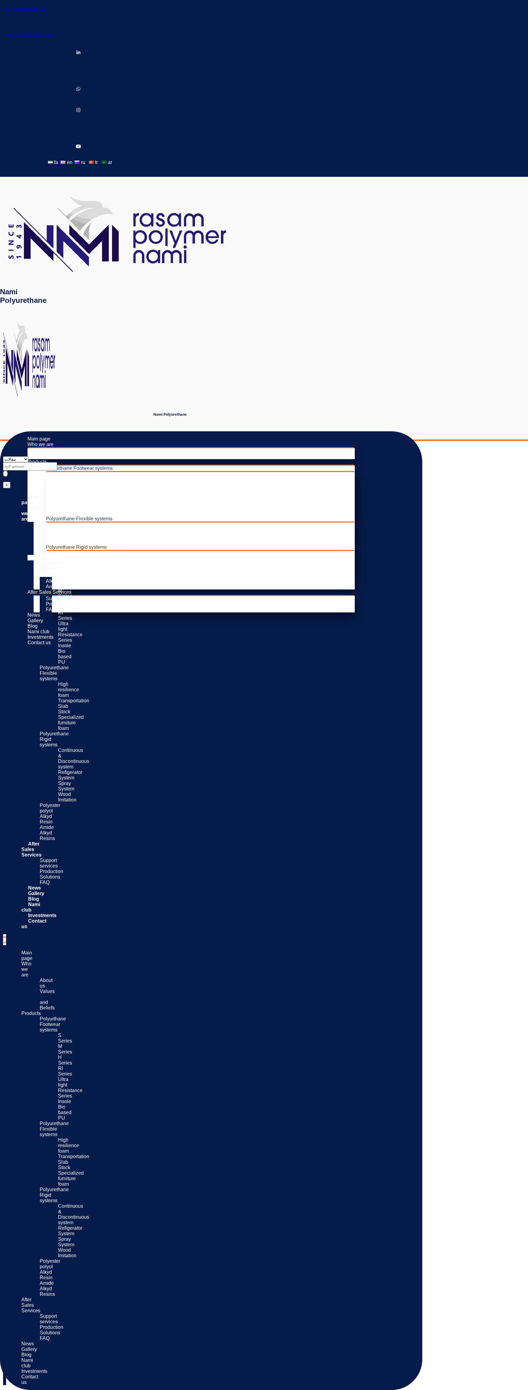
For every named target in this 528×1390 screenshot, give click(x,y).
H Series (73, 485)
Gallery (35, 620)
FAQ (51, 609)
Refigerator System (85, 559)
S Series (73, 474)
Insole (70, 507)
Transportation (79, 530)
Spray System (79, 564)
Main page (39, 438)
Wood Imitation (80, 570)
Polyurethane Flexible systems (79, 518)
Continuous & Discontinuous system (103, 553)
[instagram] (78, 110)
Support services (49, 863)
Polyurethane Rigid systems (76, 547)
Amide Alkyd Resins (47, 833)
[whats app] (78, 89)
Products (37, 461)
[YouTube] (78, 147)
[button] (4, 939)
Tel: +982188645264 (25, 9)
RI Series (74, 491)
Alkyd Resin (46, 819)
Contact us (39, 642)
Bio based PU (79, 513)
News (34, 615)
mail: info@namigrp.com (29, 35)
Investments (40, 637)
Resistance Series (84, 502)
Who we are (40, 444)
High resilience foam (86, 525)
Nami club (39, 631)
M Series (73, 480)
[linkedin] (78, 53)
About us (55, 450)
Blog (33, 626)
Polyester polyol (63, 575)
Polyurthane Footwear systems (79, 468)
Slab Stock (76, 536)
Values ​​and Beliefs (66, 456)
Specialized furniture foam (92, 541)
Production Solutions (68, 604)
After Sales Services (50, 592)
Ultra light (74, 496)
